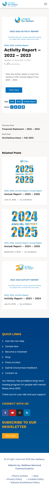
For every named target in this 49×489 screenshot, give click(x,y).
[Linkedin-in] (27, 412)
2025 (6, 191)
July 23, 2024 (10, 304)
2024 (6, 243)
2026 (12, 191)
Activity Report (21, 45)
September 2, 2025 (12, 252)
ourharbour (15, 64)
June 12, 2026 (10, 200)
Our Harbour (38, 459)
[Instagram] (19, 412)
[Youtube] (12, 412)
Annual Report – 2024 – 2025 (22, 246)
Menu (45, 4)
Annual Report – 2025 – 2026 (22, 194)
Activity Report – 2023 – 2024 (22, 298)
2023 (12, 45)
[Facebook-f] (5, 412)
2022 (6, 45)
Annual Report (36, 191)
